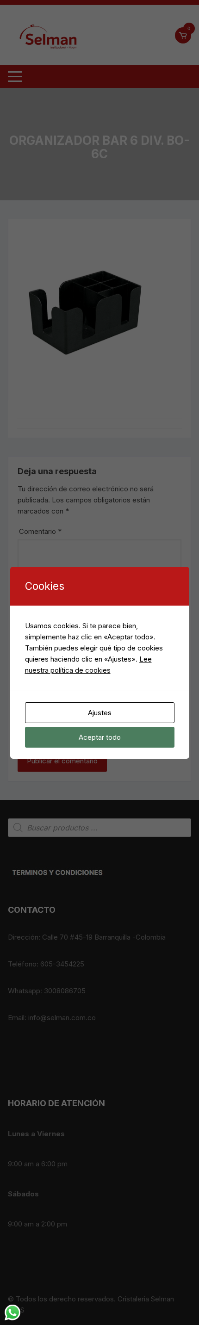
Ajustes (100, 712)
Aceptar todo (100, 737)
